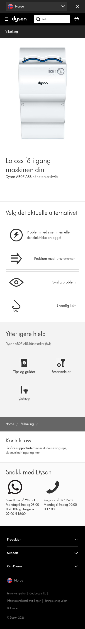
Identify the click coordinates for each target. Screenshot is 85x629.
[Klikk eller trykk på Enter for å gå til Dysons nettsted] (19, 21)
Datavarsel (13, 608)
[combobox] (36, 6)
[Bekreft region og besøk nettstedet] (77, 6)
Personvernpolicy (16, 593)
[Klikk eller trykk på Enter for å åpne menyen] (7, 19)
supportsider (25, 448)
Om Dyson (14, 566)
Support (12, 553)
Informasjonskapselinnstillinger (24, 600)
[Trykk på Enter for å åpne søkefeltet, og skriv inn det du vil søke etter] (52, 19)
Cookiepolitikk (37, 593)
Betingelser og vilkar (55, 600)
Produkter (14, 539)
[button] (15, 580)
